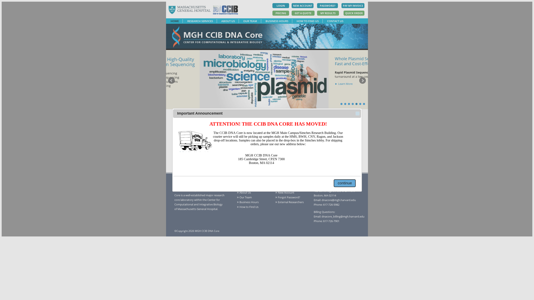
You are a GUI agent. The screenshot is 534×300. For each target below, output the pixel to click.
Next (362, 80)
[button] (357, 113)
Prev (171, 80)
